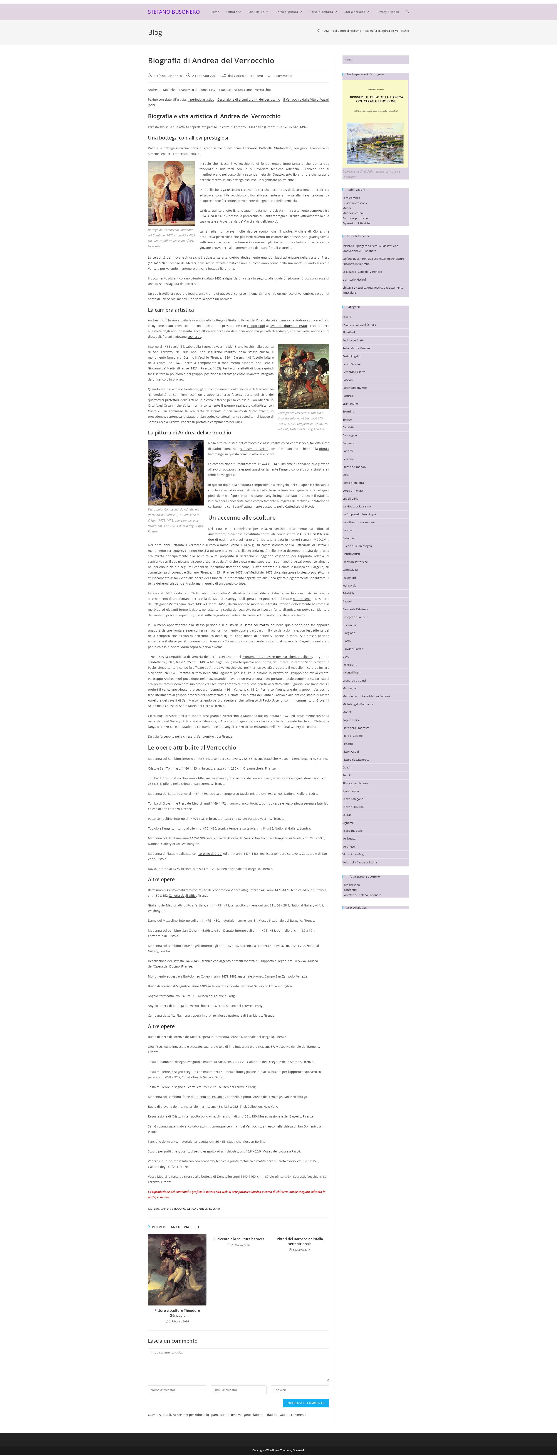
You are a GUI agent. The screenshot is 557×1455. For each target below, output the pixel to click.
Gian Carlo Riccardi (354, 279)
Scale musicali (351, 791)
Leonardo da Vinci (354, 680)
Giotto (346, 641)
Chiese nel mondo (354, 467)
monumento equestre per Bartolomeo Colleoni (277, 657)
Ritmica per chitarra (355, 783)
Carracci (347, 451)
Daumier (348, 530)
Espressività (350, 570)
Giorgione (348, 633)
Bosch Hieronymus (354, 388)
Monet (346, 712)
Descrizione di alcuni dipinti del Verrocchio (248, 99)
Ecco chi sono (351, 885)
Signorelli (348, 823)
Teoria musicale (352, 831)
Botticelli (265, 148)
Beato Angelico (352, 356)
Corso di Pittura (352, 490)
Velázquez (349, 838)
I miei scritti (349, 665)
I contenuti (349, 890)
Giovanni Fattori (352, 649)
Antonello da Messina (356, 348)
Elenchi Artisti (351, 554)
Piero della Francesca (355, 728)
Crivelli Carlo (350, 499)
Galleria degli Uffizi (182, 895)
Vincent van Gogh (353, 854)
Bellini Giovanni (352, 364)
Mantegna (349, 688)
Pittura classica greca (355, 760)
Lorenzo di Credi (210, 853)
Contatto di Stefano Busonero (361, 895)
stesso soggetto (311, 572)
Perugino (300, 148)
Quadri (346, 767)
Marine (347, 208)
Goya (345, 656)
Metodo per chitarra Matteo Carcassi (366, 696)
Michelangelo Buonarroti (358, 704)
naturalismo (301, 599)
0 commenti (282, 76)
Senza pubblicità (353, 807)
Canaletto (348, 427)
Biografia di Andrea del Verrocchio (387, 31)
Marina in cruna (352, 213)
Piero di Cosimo (352, 736)
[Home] (318, 31)
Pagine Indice (351, 720)
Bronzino (348, 411)
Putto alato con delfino (211, 593)
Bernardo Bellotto (354, 372)
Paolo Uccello (272, 700)
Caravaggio (349, 435)
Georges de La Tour (354, 617)
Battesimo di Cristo (254, 449)
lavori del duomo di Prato (288, 326)
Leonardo (250, 148)
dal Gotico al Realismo (245, 76)
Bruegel (347, 419)
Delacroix (348, 538)
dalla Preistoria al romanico (359, 522)
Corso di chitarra (353, 483)
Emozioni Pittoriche (355, 562)
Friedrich (348, 593)
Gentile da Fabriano (355, 609)
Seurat (346, 815)
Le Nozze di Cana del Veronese (362, 272)
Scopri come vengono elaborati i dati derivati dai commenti (263, 1415)
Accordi (347, 317)
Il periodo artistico (201, 99)
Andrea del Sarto (353, 340)
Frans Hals (349, 585)
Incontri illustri (351, 672)
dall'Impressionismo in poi (359, 514)
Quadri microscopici (355, 203)
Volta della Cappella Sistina (359, 862)
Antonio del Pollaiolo (209, 1097)
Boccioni (347, 380)
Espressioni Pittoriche (356, 223)
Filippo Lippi (256, 326)
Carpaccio (348, 443)
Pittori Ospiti (350, 751)
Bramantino (350, 404)
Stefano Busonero (168, 76)
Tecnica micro (351, 198)
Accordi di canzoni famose (359, 324)
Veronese (348, 846)
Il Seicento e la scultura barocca (239, 1239)
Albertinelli (349, 332)
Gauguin (347, 601)
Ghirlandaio (282, 148)
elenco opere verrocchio (203, 1208)
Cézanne (348, 459)
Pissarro (347, 744)
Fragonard (349, 578)
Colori (346, 475)
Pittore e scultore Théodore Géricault (177, 1313)
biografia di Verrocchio (169, 1208)
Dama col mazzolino (259, 625)
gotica (281, 578)
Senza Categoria (352, 799)
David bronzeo (263, 567)
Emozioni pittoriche (355, 218)
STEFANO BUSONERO (174, 11)
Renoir (346, 775)
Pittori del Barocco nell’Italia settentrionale (300, 1241)
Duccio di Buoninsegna (357, 546)
